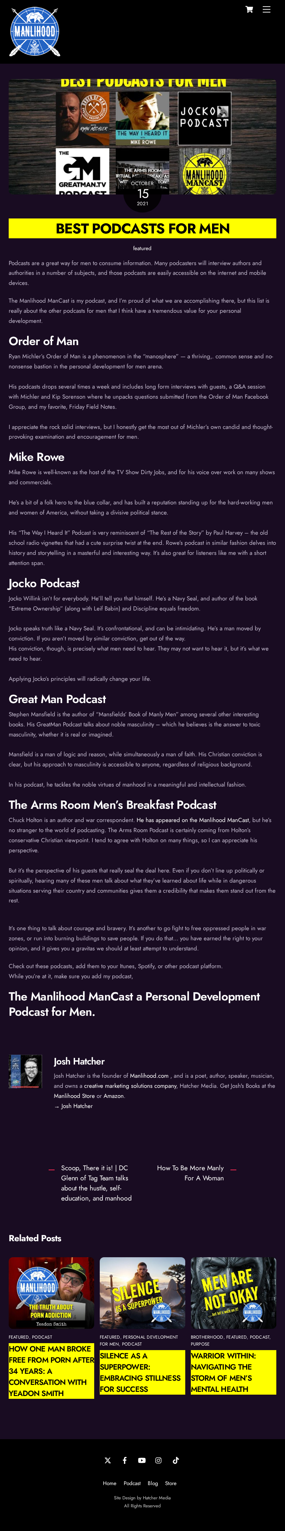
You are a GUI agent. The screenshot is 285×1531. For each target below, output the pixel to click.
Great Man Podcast (57, 699)
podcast (42, 1337)
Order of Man (44, 341)
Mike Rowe (37, 456)
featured (142, 248)
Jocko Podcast (44, 583)
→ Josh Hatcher (73, 1106)
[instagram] (159, 1460)
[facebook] (125, 1460)
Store (171, 1483)
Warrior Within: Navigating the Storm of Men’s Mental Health (223, 1372)
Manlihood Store (74, 1096)
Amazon (114, 1096)
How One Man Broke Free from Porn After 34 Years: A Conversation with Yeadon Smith (51, 1371)
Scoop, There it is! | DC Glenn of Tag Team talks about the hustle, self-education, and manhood (96, 1183)
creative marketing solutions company (130, 1086)
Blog (153, 1483)
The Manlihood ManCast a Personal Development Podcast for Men (134, 1004)
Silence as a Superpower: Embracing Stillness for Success (140, 1372)
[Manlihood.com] (35, 54)
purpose (200, 1344)
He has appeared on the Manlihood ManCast (193, 820)
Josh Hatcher (79, 1061)
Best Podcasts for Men (143, 228)
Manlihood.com (149, 1075)
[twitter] (108, 1460)
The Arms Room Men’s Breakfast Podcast (113, 804)
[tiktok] (176, 1460)
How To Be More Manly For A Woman (190, 1173)
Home (109, 1483)
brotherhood (207, 1337)
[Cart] (249, 9)
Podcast (132, 1483)
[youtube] (142, 1460)
